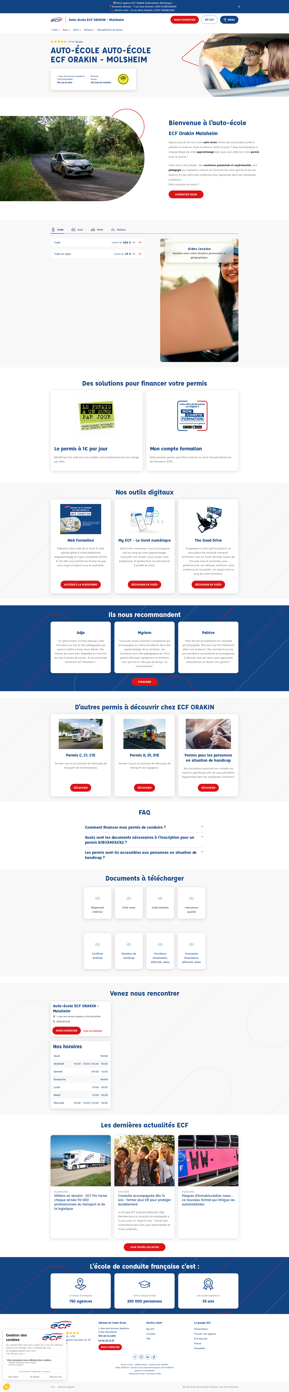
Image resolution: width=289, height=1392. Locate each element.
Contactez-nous (186, 194)
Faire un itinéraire (92, 1030)
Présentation (201, 1329)
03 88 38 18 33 (63, 1021)
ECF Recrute (200, 1338)
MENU (231, 19)
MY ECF (209, 19)
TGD (148, 1338)
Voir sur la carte (64, 82)
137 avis (79, 41)
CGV (52, 1387)
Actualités (199, 1348)
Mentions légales (66, 1387)
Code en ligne (94, 254)
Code (94, 242)
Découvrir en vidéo (144, 584)
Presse (197, 1343)
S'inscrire (144, 681)
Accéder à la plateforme (80, 584)
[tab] (57, 229)
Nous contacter (184, 19)
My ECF (150, 1329)
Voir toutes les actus (144, 1247)
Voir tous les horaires (101, 82)
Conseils (150, 1333)
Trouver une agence (205, 1333)
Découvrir (81, 787)
